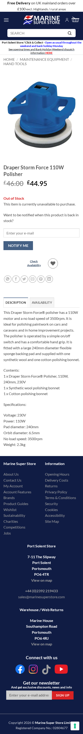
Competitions (14, 527)
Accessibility (55, 515)
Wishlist (10, 509)
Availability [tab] (42, 302)
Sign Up (62, 695)
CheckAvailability (34, 263)
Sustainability (14, 515)
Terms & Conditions (60, 497)
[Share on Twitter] (24, 279)
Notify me (18, 245)
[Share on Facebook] (16, 279)
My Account (13, 486)
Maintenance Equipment (44, 59)
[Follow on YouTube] (61, 670)
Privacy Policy (56, 492)
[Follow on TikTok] (46, 670)
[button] (6, 20)
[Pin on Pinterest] (41, 279)
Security (51, 503)
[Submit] (70, 33)
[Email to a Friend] (32, 279)
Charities (11, 521)
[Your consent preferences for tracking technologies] (75, 726)
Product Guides (15, 503)
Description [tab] (16, 302)
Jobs (7, 533)
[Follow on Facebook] (20, 670)
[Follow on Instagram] (33, 670)
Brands (9, 497)
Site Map (52, 521)
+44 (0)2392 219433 (41, 591)
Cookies (51, 509)
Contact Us (12, 480)
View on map (41, 580)
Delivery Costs (56, 480)
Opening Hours (57, 474)
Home (9, 59)
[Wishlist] (53, 263)
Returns (51, 486)
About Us (11, 474)
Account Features (17, 492)
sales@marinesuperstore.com (41, 597)
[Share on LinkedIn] (49, 279)
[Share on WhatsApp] (8, 279)
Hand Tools (15, 63)
